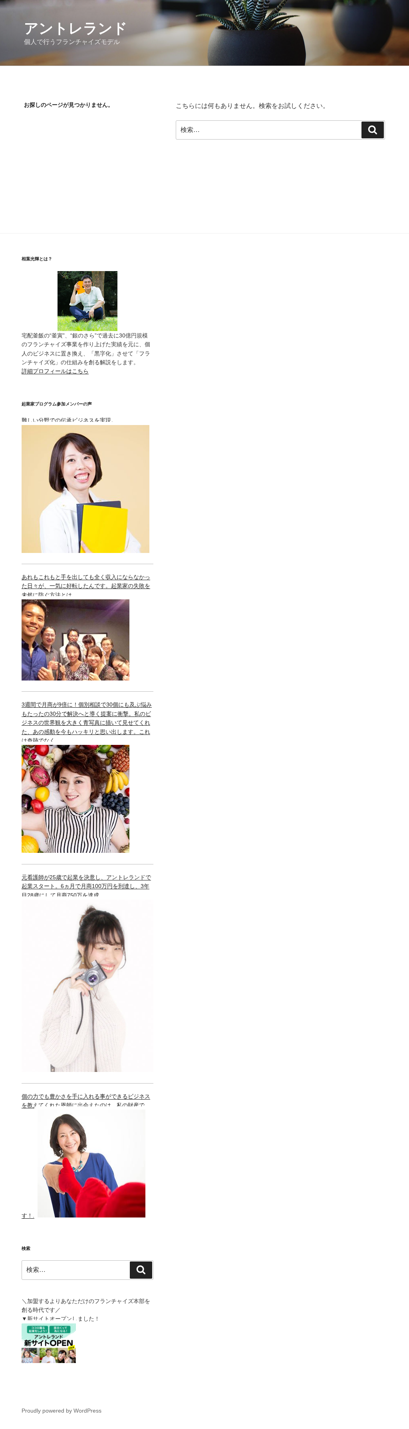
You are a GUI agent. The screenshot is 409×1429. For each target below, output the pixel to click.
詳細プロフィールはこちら (55, 371)
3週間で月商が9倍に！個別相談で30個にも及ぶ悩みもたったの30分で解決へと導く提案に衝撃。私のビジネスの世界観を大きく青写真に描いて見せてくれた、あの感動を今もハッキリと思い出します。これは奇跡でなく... (87, 722)
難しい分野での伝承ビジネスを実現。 (69, 420)
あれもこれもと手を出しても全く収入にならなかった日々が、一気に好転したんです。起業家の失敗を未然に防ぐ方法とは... (86, 586)
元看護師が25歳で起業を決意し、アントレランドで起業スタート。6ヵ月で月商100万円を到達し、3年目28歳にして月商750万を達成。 (86, 886)
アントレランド (75, 28)
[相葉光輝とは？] (87, 301)
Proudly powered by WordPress (61, 1410)
